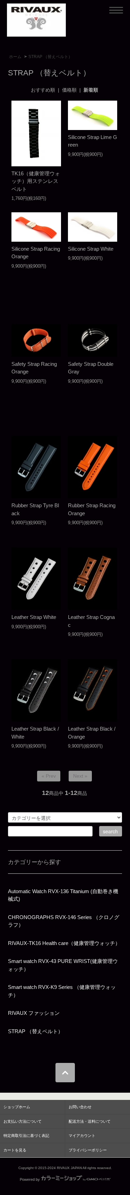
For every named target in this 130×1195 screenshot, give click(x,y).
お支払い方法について (22, 1121)
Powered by (30, 1179)
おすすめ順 (43, 90)
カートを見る (14, 1150)
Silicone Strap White (90, 249)
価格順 (69, 90)
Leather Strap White (33, 617)
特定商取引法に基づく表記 (26, 1135)
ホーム (15, 56)
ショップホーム (16, 1107)
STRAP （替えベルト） (50, 56)
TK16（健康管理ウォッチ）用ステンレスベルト (35, 181)
